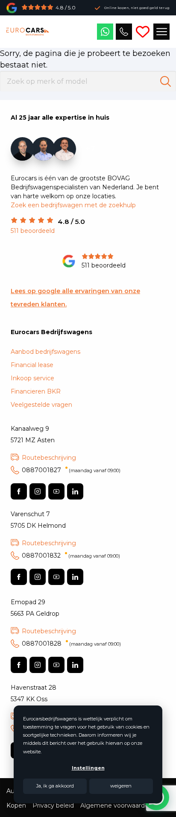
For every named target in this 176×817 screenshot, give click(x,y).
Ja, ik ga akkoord (55, 786)
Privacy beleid (53, 805)
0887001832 (71, 555)
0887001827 (71, 470)
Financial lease (32, 365)
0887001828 (71, 643)
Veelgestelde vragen (41, 404)
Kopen (16, 805)
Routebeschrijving (49, 457)
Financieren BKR (36, 391)
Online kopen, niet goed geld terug (137, 8)
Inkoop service (32, 378)
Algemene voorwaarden (116, 805)
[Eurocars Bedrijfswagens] (27, 31)
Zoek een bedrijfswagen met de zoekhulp (73, 205)
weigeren (121, 786)
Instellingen (88, 768)
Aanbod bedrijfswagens (45, 352)
